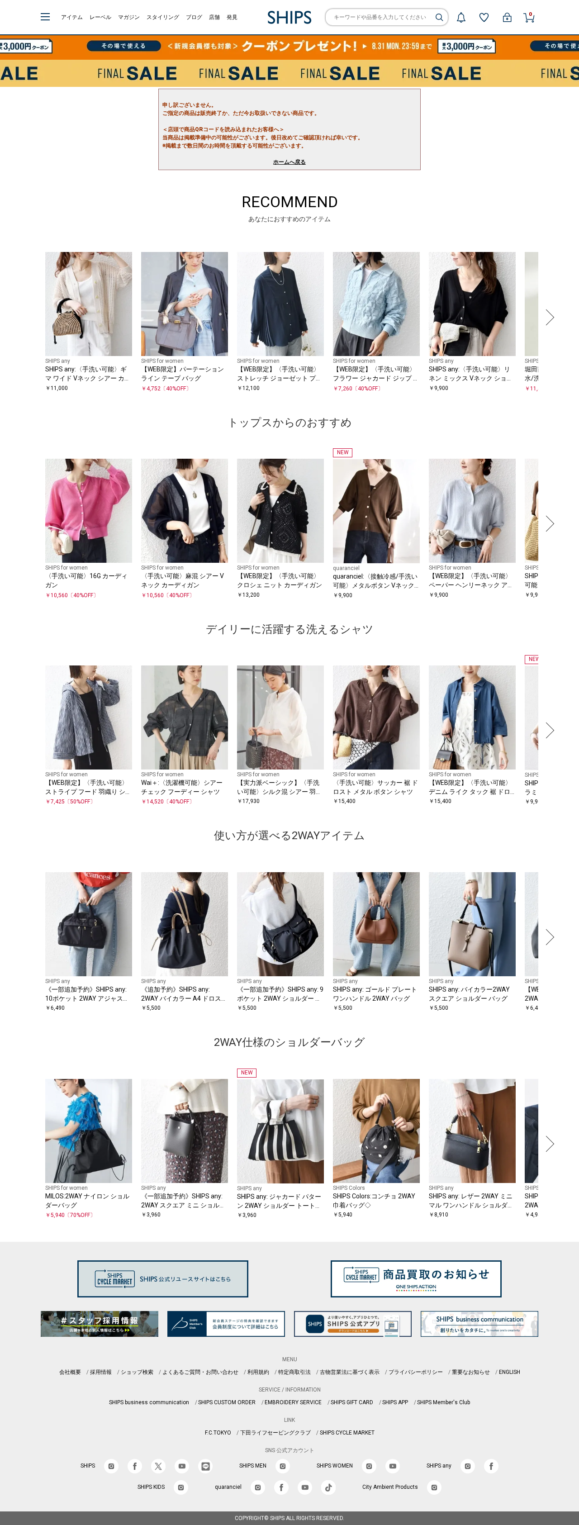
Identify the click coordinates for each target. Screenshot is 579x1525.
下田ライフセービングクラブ (275, 1433)
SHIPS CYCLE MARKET (347, 1433)
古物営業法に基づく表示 (350, 1372)
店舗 (214, 17)
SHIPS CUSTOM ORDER (227, 1402)
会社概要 (70, 1372)
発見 (232, 17)
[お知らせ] (461, 17)
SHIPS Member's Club (443, 1402)
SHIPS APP (395, 1402)
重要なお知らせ (471, 1372)
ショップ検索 (137, 1372)
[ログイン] (507, 17)
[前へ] (31, 317)
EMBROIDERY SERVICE (293, 1402)
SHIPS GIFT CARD (352, 1402)
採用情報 (101, 1372)
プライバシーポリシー (416, 1372)
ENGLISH (509, 1372)
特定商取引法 (294, 1372)
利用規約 (258, 1372)
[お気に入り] (484, 17)
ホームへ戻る (289, 162)
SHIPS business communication (149, 1402)
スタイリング (163, 17)
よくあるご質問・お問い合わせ (200, 1372)
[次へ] (548, 317)
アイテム (72, 17)
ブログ (194, 17)
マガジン (129, 17)
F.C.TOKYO (218, 1433)
